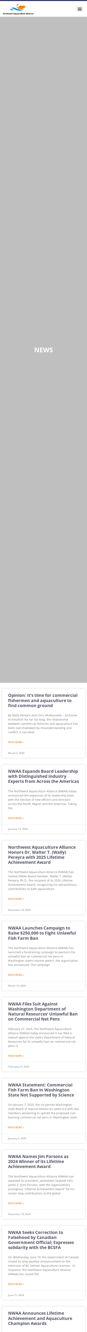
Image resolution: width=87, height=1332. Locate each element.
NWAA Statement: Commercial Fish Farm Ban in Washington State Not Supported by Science (41, 1090)
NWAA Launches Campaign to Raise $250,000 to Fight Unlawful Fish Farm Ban (42, 933)
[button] (79, 8)
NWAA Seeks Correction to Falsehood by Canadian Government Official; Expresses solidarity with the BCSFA (41, 1240)
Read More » (16, 742)
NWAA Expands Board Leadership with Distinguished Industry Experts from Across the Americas (43, 776)
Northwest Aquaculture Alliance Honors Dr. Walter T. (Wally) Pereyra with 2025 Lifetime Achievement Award (42, 854)
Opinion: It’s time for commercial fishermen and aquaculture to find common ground (42, 700)
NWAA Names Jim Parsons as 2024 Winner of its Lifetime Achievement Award (38, 1161)
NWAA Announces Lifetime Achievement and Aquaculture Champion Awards (40, 1318)
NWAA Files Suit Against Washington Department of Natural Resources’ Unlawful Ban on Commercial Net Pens (43, 1011)
